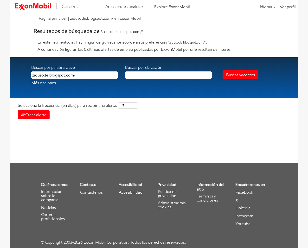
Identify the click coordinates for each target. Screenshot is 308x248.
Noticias (48, 207)
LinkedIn (243, 208)
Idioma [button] (266, 6)
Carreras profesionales (53, 216)
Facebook (244, 192)
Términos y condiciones (207, 198)
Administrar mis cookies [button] (172, 205)
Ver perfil (288, 6)
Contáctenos (91, 192)
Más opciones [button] (44, 82)
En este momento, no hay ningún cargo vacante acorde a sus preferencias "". (122, 42)
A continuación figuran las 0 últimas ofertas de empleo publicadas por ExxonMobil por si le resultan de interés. (134, 49)
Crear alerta (35, 114)
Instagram (244, 216)
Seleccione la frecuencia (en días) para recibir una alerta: (67, 105)
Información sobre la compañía (51, 195)
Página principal (53, 18)
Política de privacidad (167, 193)
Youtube (243, 224)
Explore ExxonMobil (172, 6)
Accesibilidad (130, 192)
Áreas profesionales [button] (123, 6)
